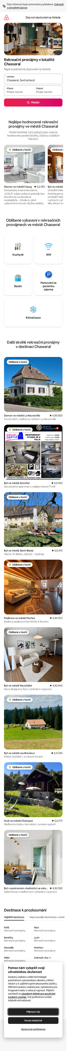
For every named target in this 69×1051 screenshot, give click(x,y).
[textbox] (18, 92)
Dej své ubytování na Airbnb (43, 17)
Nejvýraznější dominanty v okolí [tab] (47, 917)
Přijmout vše (33, 1011)
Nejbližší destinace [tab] (14, 917)
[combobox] (33, 80)
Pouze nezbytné (33, 1020)
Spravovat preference (33, 1029)
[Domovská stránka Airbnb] (6, 17)
